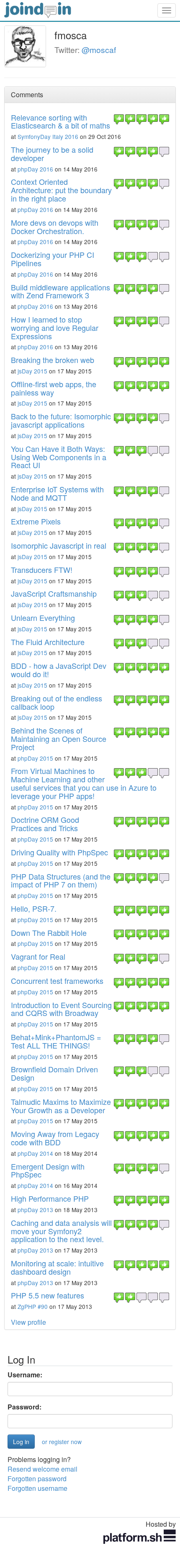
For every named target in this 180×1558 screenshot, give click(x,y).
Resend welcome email (42, 1469)
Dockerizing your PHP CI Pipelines (52, 258)
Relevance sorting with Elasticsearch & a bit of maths (60, 121)
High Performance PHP (50, 1198)
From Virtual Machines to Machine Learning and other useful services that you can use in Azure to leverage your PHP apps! (84, 783)
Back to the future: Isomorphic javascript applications (61, 420)
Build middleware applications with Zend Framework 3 (60, 291)
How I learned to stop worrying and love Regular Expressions (54, 327)
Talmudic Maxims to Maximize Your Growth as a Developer (61, 1105)
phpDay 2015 (35, 758)
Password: (24, 1407)
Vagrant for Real (38, 956)
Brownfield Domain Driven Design (54, 1073)
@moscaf (99, 49)
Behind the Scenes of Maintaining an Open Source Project (58, 738)
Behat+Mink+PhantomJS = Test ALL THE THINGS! (56, 1041)
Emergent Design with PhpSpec (48, 1170)
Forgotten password (37, 1478)
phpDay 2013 (35, 1209)
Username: (25, 1374)
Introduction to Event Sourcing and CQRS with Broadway (61, 1008)
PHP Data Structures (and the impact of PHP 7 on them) (61, 880)
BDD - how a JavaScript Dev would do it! (58, 669)
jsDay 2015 (32, 371)
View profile (28, 1322)
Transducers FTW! (41, 569)
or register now (62, 1441)
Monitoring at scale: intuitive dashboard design (57, 1267)
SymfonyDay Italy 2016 (48, 136)
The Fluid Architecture (48, 641)
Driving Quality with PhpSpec (59, 852)
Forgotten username (37, 1488)
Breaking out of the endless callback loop (56, 702)
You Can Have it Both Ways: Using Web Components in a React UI (58, 457)
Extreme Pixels (36, 521)
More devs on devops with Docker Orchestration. (54, 226)
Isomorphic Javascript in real (58, 545)
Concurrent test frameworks (57, 980)
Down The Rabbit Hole (49, 932)
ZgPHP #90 (33, 1306)
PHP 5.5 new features (47, 1295)
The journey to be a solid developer (52, 153)
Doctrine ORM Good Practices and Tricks (45, 823)
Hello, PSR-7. (34, 908)
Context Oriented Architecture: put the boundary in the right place (61, 190)
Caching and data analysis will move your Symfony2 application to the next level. (61, 1231)
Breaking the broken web (52, 359)
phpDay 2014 (35, 1153)
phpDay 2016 (35, 169)
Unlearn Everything (43, 617)
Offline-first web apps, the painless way (53, 388)
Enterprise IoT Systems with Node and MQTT (57, 493)
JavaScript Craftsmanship (54, 593)
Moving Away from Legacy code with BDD (55, 1137)
